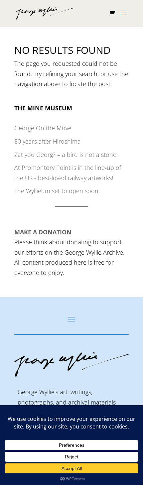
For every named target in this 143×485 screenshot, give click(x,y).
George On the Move (43, 128)
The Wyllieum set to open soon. (57, 191)
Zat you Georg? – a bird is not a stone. (66, 155)
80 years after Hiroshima (47, 141)
